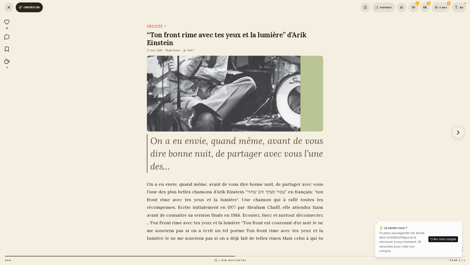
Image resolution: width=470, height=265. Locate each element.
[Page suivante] (458, 132)
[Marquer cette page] (365, 7)
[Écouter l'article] (413, 7)
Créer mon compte (443, 239)
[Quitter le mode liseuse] (9, 7)
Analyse (155, 25)
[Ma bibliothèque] (402, 7)
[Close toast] (376, 222)
